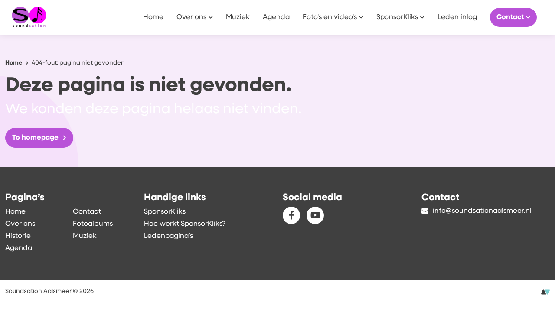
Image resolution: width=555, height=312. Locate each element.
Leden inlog (457, 17)
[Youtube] (315, 215)
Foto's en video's (330, 17)
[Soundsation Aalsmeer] (48, 17)
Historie (18, 236)
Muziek (238, 17)
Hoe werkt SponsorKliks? (184, 224)
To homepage (35, 137)
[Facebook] (291, 215)
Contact (510, 17)
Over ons (191, 17)
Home (153, 17)
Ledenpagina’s (168, 236)
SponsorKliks (397, 17)
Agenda (276, 17)
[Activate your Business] (545, 292)
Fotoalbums (93, 224)
